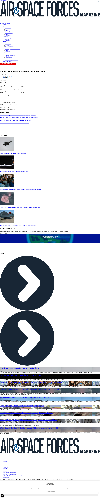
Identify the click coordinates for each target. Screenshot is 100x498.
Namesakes (7, 51)
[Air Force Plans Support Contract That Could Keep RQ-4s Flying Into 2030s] (7, 223)
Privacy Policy (6, 477)
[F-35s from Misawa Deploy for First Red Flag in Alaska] (7, 150)
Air (6, 29)
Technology (8, 35)
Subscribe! (7, 40)
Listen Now (50, 242)
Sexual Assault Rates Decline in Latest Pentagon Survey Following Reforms (26, 413)
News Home (8, 28)
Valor (6, 50)
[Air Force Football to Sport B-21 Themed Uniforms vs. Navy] (7, 168)
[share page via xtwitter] (6, 77)
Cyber (6, 34)
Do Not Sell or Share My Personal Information (13, 475)
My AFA (2, 24)
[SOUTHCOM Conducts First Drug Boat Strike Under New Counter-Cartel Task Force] (7, 205)
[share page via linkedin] (7, 77)
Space (6, 30)
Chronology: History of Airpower (12, 49)
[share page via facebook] (4, 77)
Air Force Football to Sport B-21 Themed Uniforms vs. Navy (14, 171)
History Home (6, 47)
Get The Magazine (9, 46)
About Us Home (9, 53)
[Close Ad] (97, 493)
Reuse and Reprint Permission (11, 60)
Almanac (7, 45)
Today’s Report (8, 37)
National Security (9, 33)
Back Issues (8, 44)
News (4, 26)
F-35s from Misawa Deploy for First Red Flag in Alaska (13, 153)
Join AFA (2, 23)
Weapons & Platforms (7, 61)
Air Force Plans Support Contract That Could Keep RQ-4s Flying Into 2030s (18, 225)
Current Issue (8, 42)
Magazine (5, 41)
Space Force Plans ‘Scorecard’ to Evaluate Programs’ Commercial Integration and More (20, 189)
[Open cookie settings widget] (2, 495)
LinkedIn (5, 465)
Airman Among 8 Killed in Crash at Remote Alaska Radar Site (22, 406)
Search (8, 23)
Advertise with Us (9, 57)
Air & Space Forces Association (9, 472)
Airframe (7, 39)
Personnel (7, 31)
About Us (5, 52)
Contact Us (7, 58)
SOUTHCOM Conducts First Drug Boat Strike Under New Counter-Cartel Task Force (20, 207)
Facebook (5, 461)
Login (5, 23)
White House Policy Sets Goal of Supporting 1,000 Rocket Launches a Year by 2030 (29, 428)
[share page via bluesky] (11, 77)
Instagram (5, 463)
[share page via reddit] (9, 77)
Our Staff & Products (10, 55)
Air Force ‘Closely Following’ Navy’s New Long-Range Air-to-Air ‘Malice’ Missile (28, 420)
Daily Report (5, 36)
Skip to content (3, 0)
